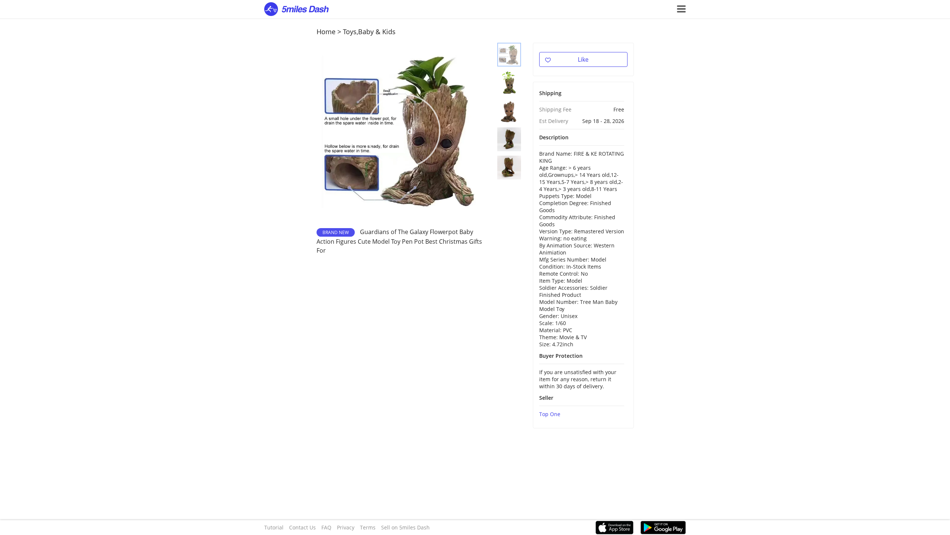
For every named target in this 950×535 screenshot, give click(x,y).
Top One (549, 414)
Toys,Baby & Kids (369, 31)
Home (326, 31)
